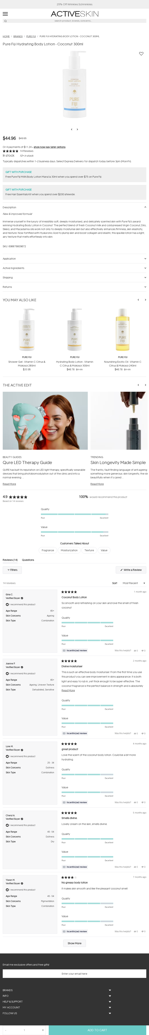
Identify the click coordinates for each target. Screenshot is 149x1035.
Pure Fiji (26, 357)
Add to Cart (97, 1030)
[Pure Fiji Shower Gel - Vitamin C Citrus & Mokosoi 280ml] (27, 309)
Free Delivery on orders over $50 (74, 4)
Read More (9, 484)
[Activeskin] (74, 13)
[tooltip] (75, 650)
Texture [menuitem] (89, 550)
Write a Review (134, 571)
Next (76, 129)
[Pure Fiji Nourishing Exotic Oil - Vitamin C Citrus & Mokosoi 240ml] (123, 309)
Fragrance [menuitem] (48, 550)
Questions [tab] (28, 560)
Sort (115, 583)
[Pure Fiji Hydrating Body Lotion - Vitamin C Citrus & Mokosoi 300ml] (75, 309)
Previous (72, 129)
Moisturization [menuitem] (69, 550)
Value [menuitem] (104, 550)
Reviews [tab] (10, 560)
